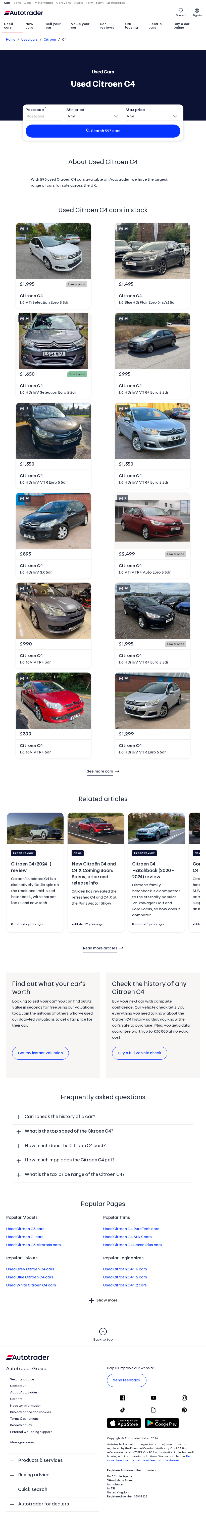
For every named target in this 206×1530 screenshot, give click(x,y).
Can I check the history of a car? (60, 1117)
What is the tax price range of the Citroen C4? (75, 1174)
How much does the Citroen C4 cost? (65, 1146)
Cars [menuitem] (7, 3)
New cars (29, 26)
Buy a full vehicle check (139, 1053)
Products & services (40, 1460)
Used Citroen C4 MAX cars (127, 1237)
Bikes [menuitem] (27, 3)
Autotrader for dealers (43, 1504)
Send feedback (126, 1380)
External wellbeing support (31, 1432)
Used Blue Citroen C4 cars (29, 1277)
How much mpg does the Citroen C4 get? (70, 1160)
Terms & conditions (24, 1418)
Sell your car (53, 26)
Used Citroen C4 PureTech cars (131, 1229)
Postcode (35, 110)
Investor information (25, 1405)
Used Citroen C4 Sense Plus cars (132, 1245)
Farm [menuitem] (89, 3)
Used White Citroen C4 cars (31, 1285)
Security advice (22, 1379)
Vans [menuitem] (17, 3)
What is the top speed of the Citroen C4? (69, 1131)
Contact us (18, 1386)
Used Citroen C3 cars (25, 1229)
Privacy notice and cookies (30, 1412)
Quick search (32, 1489)
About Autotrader (23, 1392)
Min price (75, 110)
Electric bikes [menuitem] (116, 3)
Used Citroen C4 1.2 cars (125, 1285)
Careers (16, 1399)
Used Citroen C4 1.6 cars (125, 1269)
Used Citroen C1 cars (24, 1237)
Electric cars (155, 26)
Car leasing (131, 26)
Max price (135, 110)
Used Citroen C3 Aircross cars (33, 1245)
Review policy (21, 1425)
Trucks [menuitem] (78, 3)
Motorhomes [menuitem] (43, 3)
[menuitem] (12, 26)
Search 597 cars (105, 131)
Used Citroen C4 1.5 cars (125, 1277)
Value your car (80, 26)
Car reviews (107, 26)
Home (10, 40)
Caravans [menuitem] (63, 3)
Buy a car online (182, 26)
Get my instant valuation (40, 1053)
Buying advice (33, 1475)
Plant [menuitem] (100, 3)
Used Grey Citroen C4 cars (30, 1269)
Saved (181, 15)
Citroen (50, 40)
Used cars (8, 26)
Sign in (197, 15)
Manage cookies (22, 1442)
